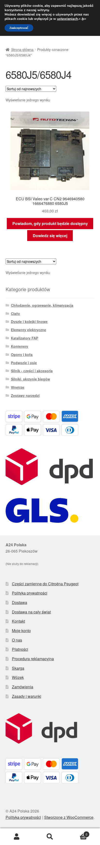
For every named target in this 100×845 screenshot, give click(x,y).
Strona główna (22, 49)
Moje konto (21, 630)
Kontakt (18, 621)
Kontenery (19, 346)
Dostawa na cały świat (31, 612)
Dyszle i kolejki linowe (29, 321)
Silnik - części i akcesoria (32, 370)
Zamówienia (22, 687)
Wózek (18, 677)
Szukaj (50, 837)
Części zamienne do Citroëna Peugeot (45, 584)
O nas (17, 640)
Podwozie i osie (24, 362)
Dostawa (19, 602)
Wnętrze (17, 387)
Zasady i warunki (26, 696)
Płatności (20, 649)
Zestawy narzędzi (25, 395)
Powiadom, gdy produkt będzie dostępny (50, 223)
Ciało (15, 313)
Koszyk (77, 832)
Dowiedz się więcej (50, 235)
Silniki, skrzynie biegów (30, 379)
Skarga (18, 668)
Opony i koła (22, 354)
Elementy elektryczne (28, 329)
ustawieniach (67, 19)
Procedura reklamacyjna (33, 658)
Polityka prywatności (29, 593)
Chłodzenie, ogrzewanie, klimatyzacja (42, 305)
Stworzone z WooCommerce (68, 817)
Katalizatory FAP (24, 338)
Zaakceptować (18, 28)
